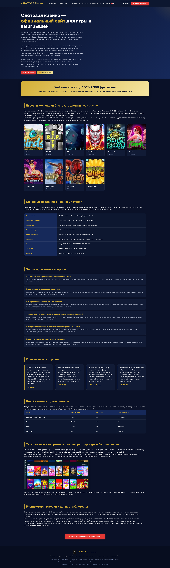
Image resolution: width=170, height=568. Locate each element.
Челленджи (52, 3)
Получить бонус (45, 72)
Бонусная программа (97, 3)
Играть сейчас (28, 72)
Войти (125, 3)
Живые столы (62, 3)
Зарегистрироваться (140, 3)
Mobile (110, 3)
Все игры (85, 3)
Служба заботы (75, 3)
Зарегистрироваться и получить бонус (85, 536)
